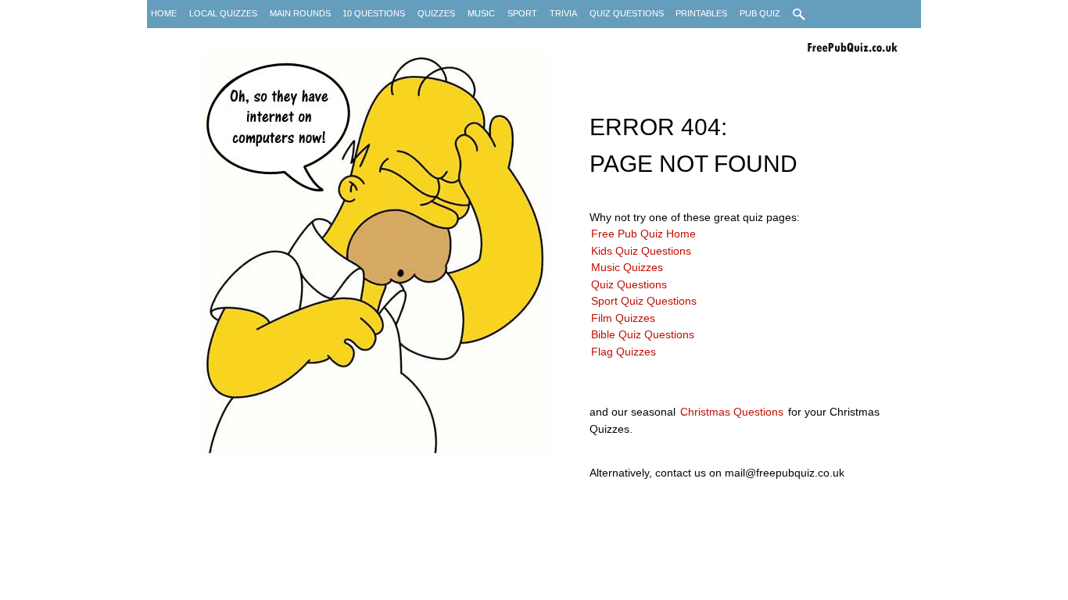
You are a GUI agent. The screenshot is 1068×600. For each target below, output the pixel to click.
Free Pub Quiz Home (643, 233)
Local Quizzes (223, 13)
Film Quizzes (623, 318)
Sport (522, 13)
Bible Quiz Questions (642, 334)
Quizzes (436, 13)
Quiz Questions (627, 13)
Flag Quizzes (623, 351)
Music (481, 13)
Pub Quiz (760, 13)
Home (164, 13)
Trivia (563, 13)
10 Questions (373, 13)
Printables (701, 13)
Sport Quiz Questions (644, 301)
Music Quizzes (627, 267)
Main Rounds (300, 13)
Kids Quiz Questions (641, 251)
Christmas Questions (731, 411)
